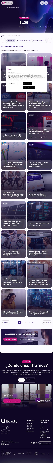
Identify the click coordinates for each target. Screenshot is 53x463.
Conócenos (29, 423)
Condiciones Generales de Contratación (29, 453)
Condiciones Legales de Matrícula (8, 453)
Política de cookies (11, 77)
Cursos (42, 427)
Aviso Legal (14, 453)
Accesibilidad (21, 453)
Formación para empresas (44, 432)
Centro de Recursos (29, 426)
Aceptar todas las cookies (29, 87)
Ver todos (11, 40)
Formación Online (45, 437)
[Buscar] (46, 3)
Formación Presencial (43, 435)
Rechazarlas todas (28, 83)
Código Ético (49, 453)
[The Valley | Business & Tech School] (7, 3)
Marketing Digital (38, 40)
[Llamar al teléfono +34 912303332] (42, 3)
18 (32, 322)
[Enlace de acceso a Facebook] (31, 443)
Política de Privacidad (43, 453)
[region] (26, 79)
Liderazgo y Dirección (24, 40)
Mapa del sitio (30, 431)
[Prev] (3, 40)
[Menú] (50, 3)
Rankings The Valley (30, 429)
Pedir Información (10, 339)
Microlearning (44, 429)
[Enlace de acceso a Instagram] (36, 443)
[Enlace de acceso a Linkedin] (34, 443)
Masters (42, 425)
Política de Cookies (36, 453)
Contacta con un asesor (27, 339)
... (29, 322)
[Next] (50, 40)
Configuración (12, 83)
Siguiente (46, 322)
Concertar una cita (11, 401)
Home (3, 7)
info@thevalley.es (46, 443)
